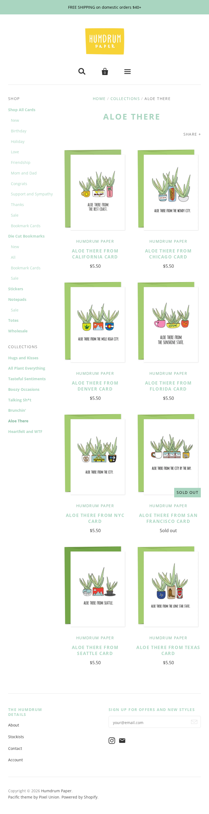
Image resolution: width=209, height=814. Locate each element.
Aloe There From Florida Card (168, 386)
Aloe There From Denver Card (95, 386)
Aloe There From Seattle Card (95, 650)
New (15, 120)
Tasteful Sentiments (27, 378)
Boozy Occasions (23, 389)
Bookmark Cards (26, 225)
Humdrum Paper (95, 241)
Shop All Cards (21, 109)
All (13, 257)
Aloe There (18, 420)
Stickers (15, 288)
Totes (13, 320)
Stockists (16, 736)
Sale (15, 215)
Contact (15, 748)
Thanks (17, 204)
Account (15, 759)
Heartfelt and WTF (25, 431)
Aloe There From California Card (95, 254)
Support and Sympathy (32, 194)
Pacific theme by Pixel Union (33, 797)
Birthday (18, 130)
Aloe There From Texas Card (168, 650)
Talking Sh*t (19, 400)
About (13, 725)
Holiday (17, 141)
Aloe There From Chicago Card (168, 254)
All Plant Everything (26, 368)
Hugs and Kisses (23, 357)
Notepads (17, 299)
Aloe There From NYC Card (95, 518)
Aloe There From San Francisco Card (168, 518)
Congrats (19, 183)
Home (99, 98)
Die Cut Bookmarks (26, 236)
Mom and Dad (24, 173)
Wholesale (17, 330)
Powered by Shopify (79, 797)
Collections (125, 98)
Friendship (20, 162)
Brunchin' (17, 410)
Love (15, 151)
